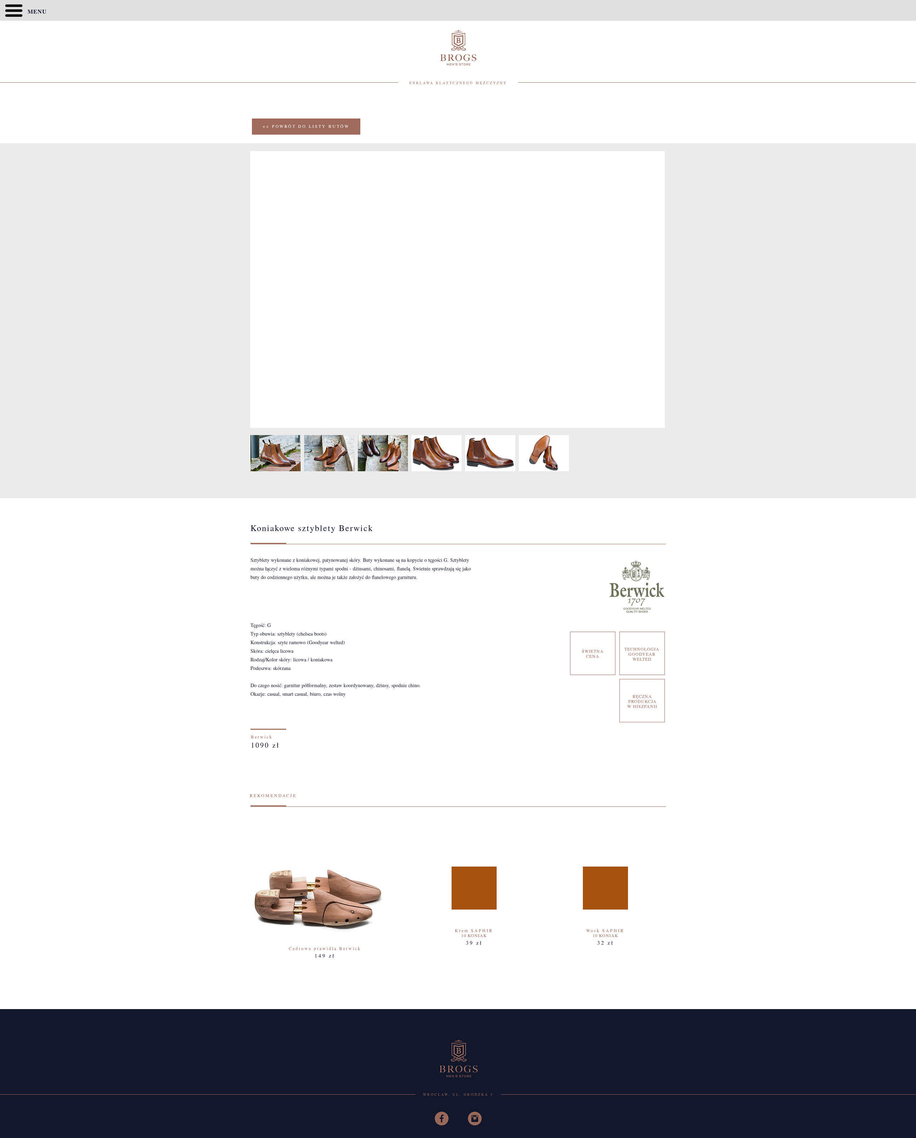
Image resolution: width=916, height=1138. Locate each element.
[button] (458, 10)
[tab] (275, 453)
